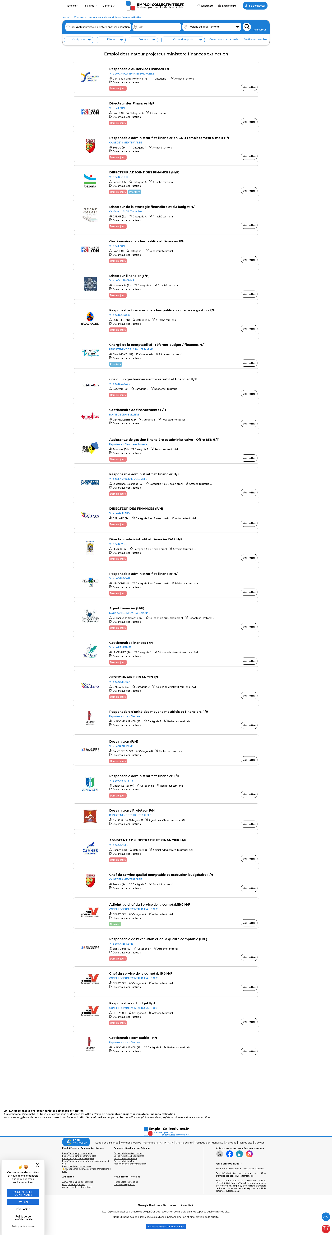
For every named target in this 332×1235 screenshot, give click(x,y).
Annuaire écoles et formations (77, 1187)
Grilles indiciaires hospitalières (129, 1156)
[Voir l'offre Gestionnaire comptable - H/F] (166, 1044)
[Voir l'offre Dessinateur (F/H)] (166, 750)
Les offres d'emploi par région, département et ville (85, 1162)
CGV (171, 1142)
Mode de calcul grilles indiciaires (130, 1163)
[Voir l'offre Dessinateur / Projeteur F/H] (166, 817)
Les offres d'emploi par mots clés (79, 1156)
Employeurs (229, 5)
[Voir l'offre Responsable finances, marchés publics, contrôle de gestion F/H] (166, 318)
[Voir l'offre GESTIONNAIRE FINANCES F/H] (166, 685)
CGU (163, 1142)
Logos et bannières (106, 1142)
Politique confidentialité (209, 1142)
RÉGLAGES (23, 1209)
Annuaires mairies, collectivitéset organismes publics (77, 1183)
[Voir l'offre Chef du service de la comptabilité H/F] (166, 980)
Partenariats (150, 1142)
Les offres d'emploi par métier (77, 1153)
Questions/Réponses (124, 1184)
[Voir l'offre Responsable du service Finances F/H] (166, 77)
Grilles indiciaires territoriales (128, 1153)
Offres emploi (79, 17)
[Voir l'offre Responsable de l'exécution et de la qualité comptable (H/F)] (166, 947)
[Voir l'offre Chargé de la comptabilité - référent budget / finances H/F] (166, 353)
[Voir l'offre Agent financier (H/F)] (166, 616)
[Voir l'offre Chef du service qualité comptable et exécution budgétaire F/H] (166, 881)
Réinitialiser (259, 29)
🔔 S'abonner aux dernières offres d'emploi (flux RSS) (86, 1170)
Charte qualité (184, 1142)
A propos (230, 1142)
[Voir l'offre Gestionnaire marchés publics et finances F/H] (166, 249)
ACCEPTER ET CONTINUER (23, 1193)
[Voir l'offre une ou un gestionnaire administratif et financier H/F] (166, 385)
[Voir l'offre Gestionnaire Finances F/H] (166, 651)
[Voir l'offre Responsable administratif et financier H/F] (166, 482)
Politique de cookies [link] (23, 1226)
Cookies (260, 1142)
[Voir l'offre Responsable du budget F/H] (166, 1011)
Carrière (108, 5)
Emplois (72, 5)
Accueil (67, 17)
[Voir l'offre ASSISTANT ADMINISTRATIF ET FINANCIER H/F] (166, 848)
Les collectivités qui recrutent (76, 1166)
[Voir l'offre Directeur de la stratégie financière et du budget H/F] (166, 215)
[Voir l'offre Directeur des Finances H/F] (166, 112)
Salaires (90, 5)
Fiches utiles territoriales (126, 1182)
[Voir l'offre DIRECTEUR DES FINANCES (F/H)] (166, 515)
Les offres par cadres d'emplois (78, 1158)
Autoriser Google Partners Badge (166, 1226)
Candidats (207, 5)
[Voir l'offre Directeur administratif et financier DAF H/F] (166, 547)
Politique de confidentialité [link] (23, 1218)
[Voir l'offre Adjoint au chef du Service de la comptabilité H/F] (166, 913)
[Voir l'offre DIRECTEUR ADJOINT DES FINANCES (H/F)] (166, 180)
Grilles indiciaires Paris (125, 1161)
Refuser (23, 1202)
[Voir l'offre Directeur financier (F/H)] (166, 284)
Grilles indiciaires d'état (125, 1158)
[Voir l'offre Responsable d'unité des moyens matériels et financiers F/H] (166, 718)
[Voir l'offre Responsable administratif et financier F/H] (166, 784)
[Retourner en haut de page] (326, 1216)
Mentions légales (131, 1142)
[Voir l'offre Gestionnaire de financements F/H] (166, 416)
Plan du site (245, 1142)
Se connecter (257, 5)
